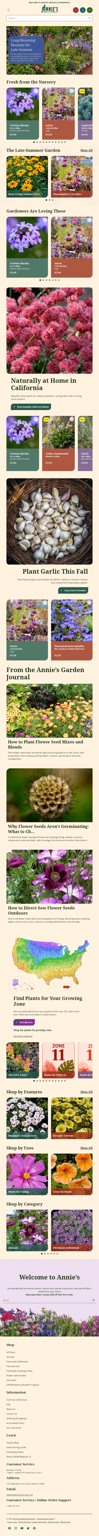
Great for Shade (62, 1191)
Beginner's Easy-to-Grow (22, 1135)
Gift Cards (11, 1380)
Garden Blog (12, 1442)
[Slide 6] (49, 142)
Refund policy (65, 1522)
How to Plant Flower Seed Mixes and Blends (45, 744)
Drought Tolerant (63, 1135)
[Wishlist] (76, 10)
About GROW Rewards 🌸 (18, 1456)
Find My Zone (26, 1022)
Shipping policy (54, 1522)
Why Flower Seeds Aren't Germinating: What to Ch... (48, 829)
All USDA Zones (17, 1074)
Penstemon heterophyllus (69, 647)
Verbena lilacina (19, 126)
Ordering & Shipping (16, 1418)
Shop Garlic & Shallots (75, 590)
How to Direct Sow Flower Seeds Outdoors (41, 910)
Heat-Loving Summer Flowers (24, 194)
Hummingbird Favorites (67, 194)
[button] (9, 10)
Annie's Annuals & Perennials (24, 1519)
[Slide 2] (37, 142)
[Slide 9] (58, 142)
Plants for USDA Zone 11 (55, 1074)
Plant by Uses (13, 1366)
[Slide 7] (52, 142)
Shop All (86, 150)
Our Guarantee (13, 1427)
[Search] (90, 18)
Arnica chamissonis (57, 455)
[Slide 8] (55, 142)
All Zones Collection (23, 1036)
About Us (10, 1409)
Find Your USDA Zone (16, 1399)
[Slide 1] (34, 142)
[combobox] (49, 18)
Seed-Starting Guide (16, 1447)
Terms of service (24, 1522)
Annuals (13, 1247)
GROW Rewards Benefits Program (22, 1384)
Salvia (52, 126)
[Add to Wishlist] (36, 91)
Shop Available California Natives (33, 406)
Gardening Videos (15, 1452)
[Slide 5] (46, 142)
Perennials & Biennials (66, 1247)
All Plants (10, 1352)
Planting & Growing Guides (19, 1370)
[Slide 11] (65, 142)
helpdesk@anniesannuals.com (19, 1495)
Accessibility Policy (15, 1423)
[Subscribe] (93, 1300)
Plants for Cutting (18, 1191)
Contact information (39, 1522)
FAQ (8, 1404)
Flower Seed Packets (16, 1375)
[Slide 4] (43, 142)
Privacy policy (12, 1522)
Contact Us (11, 1413)
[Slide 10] (61, 142)
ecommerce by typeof (45, 1519)
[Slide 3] (40, 142)
